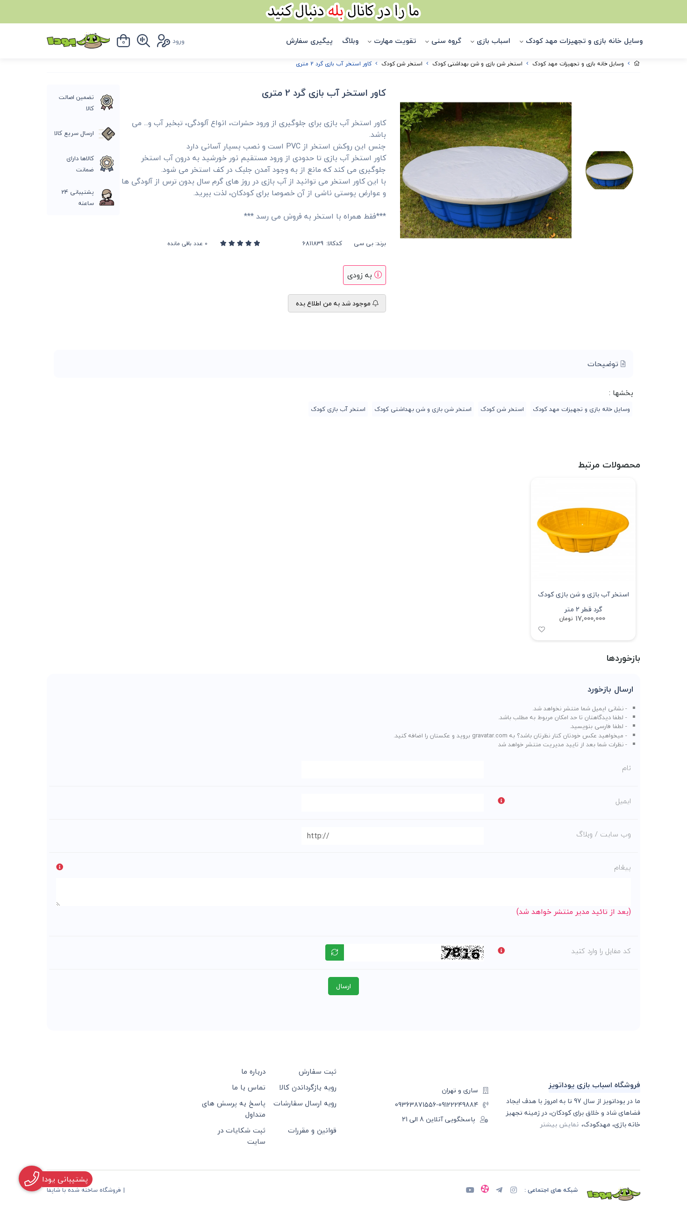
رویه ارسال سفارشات (304, 1103)
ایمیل (623, 801)
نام (626, 768)
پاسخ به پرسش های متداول (233, 1108)
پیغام (622, 867)
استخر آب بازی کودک (338, 409)
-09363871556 (416, 1105)
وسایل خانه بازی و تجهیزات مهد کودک (584, 41)
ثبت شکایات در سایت (241, 1135)
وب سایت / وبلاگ (603, 834)
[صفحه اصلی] (637, 64)
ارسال (343, 986)
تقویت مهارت (395, 41)
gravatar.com (490, 735)
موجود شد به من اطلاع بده (334, 303)
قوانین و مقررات (312, 1130)
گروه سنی (446, 41)
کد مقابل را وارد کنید (601, 951)
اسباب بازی (493, 41)
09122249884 (458, 1105)
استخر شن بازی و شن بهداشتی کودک (477, 64)
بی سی (363, 243)
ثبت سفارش (317, 1071)
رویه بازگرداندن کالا (307, 1087)
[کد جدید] (334, 952)
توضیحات (604, 363)
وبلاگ (350, 41)
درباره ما (253, 1071)
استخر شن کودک (401, 64)
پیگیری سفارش (309, 41)
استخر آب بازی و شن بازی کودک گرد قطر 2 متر (583, 600)
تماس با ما (248, 1087)
